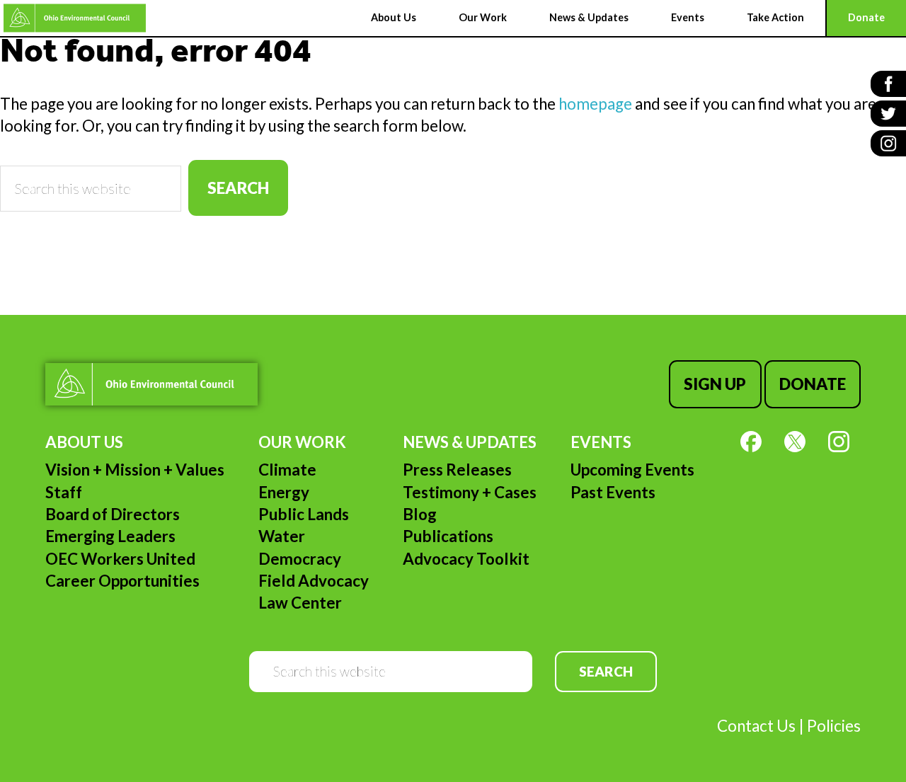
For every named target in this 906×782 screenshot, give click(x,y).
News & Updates (470, 442)
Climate (287, 469)
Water (281, 536)
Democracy (299, 558)
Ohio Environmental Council (75, 18)
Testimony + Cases (470, 492)
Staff (63, 492)
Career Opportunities (122, 580)
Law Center (300, 602)
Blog (420, 514)
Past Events (612, 492)
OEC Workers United (120, 558)
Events (600, 442)
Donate (812, 383)
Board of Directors (112, 514)
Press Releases (457, 469)
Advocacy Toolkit (466, 558)
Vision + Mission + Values (134, 469)
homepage (595, 103)
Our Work (302, 442)
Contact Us (756, 725)
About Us (84, 442)
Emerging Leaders (110, 536)
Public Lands (303, 514)
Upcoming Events (632, 469)
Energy (283, 492)
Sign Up (715, 383)
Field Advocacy (313, 580)
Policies (834, 725)
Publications (448, 536)
